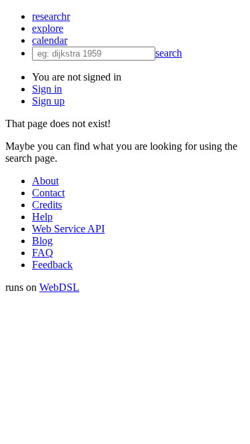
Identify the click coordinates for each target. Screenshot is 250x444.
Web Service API (68, 228)
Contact (48, 192)
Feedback (52, 264)
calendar (49, 40)
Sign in (47, 89)
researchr (51, 16)
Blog (42, 240)
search (168, 53)
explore (47, 28)
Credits (47, 204)
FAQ (42, 252)
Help (42, 216)
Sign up (48, 101)
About (45, 180)
